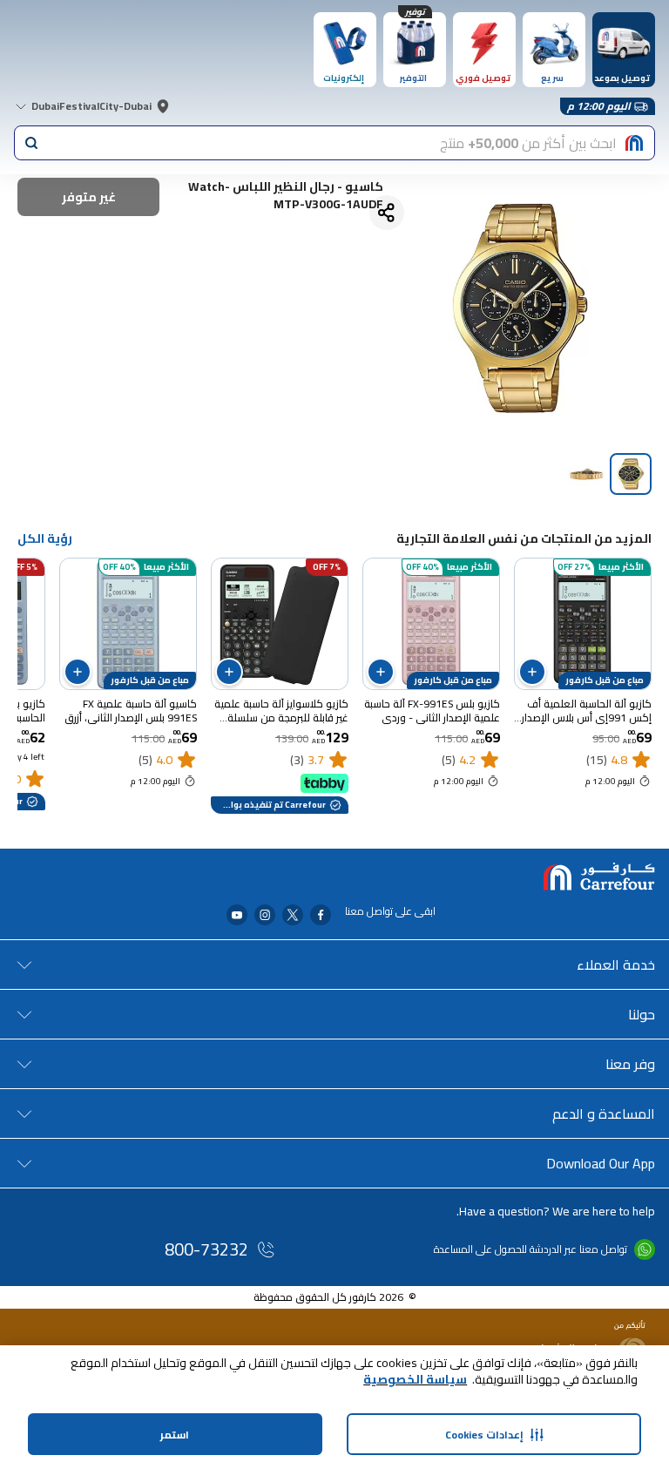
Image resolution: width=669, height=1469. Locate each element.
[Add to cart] (532, 672)
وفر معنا (630, 1064)
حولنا (641, 1014)
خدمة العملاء (616, 964)
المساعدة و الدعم (603, 1113)
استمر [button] (174, 1435)
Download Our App (600, 1163)
